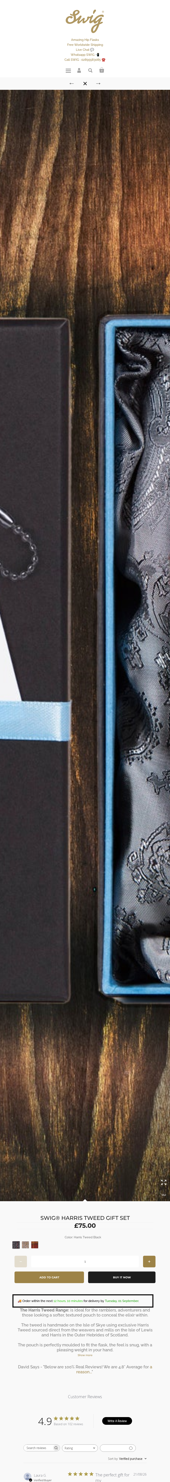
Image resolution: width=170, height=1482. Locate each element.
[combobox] (80, 1448)
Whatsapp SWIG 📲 (85, 55)
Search (90, 70)
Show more (85, 1355)
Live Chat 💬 (85, 50)
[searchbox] (38, 1448)
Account (79, 70)
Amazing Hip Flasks (85, 40)
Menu (68, 70)
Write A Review (117, 1421)
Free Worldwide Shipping (85, 45)
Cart (102, 70)
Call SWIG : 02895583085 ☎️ (85, 60)
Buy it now (122, 1277)
